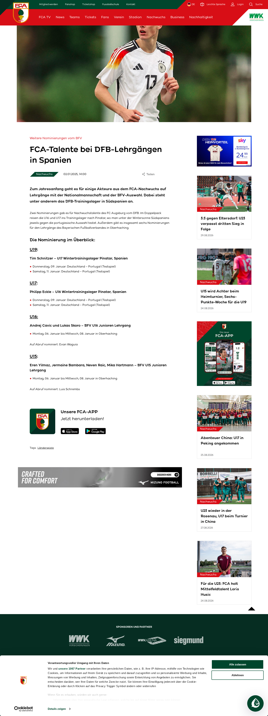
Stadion (135, 17)
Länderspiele (46, 447)
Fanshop (70, 4)
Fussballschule (110, 4)
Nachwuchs (156, 17)
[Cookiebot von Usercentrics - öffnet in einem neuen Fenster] (24, 709)
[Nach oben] (251, 606)
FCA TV (45, 17)
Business (177, 17)
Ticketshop (88, 4)
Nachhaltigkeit (201, 17)
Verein (119, 17)
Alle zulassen (237, 664)
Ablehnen (238, 675)
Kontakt (130, 4)
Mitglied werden (48, 4)
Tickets (90, 17)
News (60, 17)
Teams (74, 17)
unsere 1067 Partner (72, 668)
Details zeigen (57, 708)
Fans (105, 17)
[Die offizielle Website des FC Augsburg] (21, 12)
